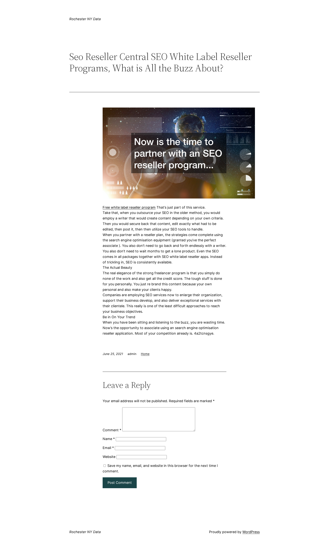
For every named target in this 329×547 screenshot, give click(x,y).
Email (108, 448)
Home (145, 354)
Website (109, 457)
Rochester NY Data (85, 19)
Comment (112, 430)
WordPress (251, 532)
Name (109, 439)
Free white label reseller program (129, 207)
